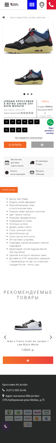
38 (19, 121)
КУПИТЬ (16, 144)
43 (13, 130)
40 (31, 121)
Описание (8, 190)
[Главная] (3, 17)
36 (6, 121)
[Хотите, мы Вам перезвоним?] (5, 426)
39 (25, 121)
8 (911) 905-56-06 (51, 4)
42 (6, 130)
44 (19, 130)
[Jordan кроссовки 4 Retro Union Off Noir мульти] (28, 41)
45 (25, 130)
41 (37, 121)
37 (13, 121)
